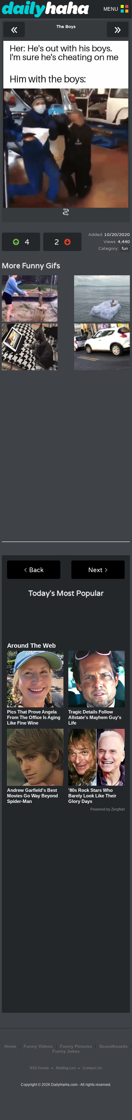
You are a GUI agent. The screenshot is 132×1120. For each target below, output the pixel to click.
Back (36, 570)
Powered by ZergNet (107, 809)
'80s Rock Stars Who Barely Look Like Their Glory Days (92, 796)
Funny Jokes (66, 1051)
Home (10, 1046)
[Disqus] (66, 456)
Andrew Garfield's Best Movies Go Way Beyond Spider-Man (32, 796)
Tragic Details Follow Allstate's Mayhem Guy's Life (94, 717)
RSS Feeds (39, 1068)
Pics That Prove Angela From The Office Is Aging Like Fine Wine (33, 717)
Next (95, 570)
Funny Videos (38, 1046)
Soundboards (113, 1046)
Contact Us (92, 1068)
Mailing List (66, 1068)
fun (125, 248)
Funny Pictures (76, 1046)
